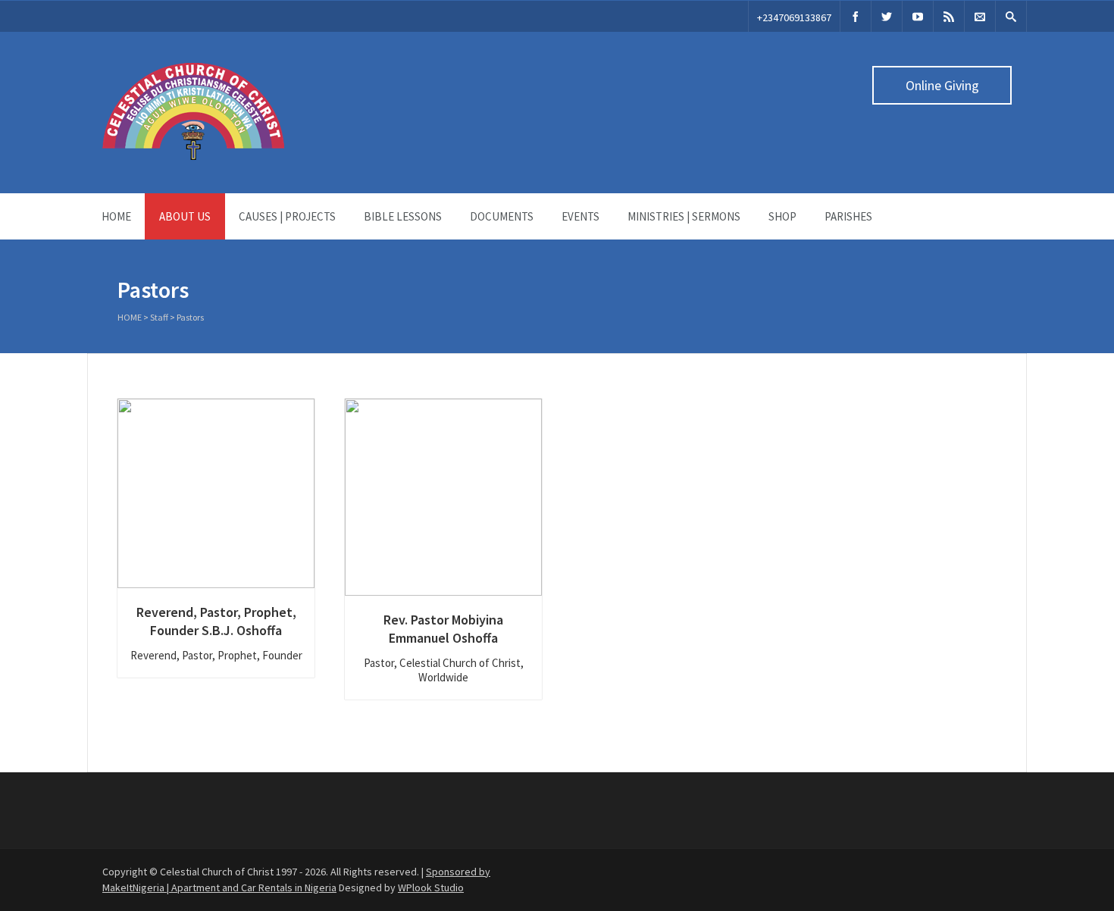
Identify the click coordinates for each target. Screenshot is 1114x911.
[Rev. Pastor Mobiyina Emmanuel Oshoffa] (443, 497)
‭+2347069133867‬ (794, 17)
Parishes (848, 216)
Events (580, 216)
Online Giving (942, 85)
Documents (502, 216)
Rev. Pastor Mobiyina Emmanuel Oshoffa (443, 628)
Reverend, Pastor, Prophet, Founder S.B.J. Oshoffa (216, 621)
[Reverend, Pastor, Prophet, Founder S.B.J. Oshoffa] (215, 493)
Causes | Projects (287, 216)
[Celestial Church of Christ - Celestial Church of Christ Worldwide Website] (193, 156)
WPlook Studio (431, 887)
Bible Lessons (403, 216)
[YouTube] (918, 16)
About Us (185, 216)
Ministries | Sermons (683, 216)
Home (116, 216)
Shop (782, 216)
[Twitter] (886, 16)
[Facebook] (855, 16)
